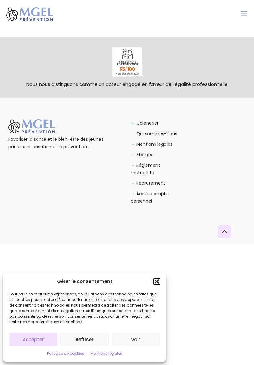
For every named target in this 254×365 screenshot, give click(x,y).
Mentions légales (106, 353)
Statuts (144, 155)
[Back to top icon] (224, 231)
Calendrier (147, 123)
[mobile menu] (244, 14)
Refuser (85, 339)
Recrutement (150, 183)
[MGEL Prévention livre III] (29, 14)
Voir (135, 339)
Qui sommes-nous (156, 134)
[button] (157, 281)
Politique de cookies (65, 353)
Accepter (33, 339)
